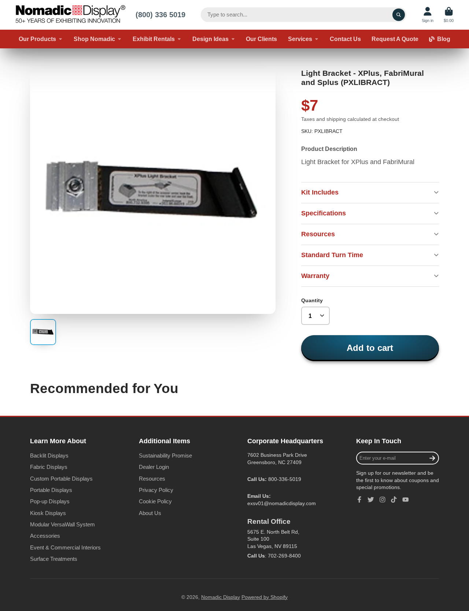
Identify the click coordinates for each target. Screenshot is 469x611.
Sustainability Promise (165, 455)
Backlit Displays (49, 455)
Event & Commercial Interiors (65, 547)
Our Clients (261, 39)
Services (300, 39)
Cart (449, 15)
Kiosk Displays (48, 513)
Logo (70, 15)
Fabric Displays (48, 467)
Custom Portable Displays (61, 478)
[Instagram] (382, 499)
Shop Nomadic (94, 39)
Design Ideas (210, 39)
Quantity (312, 300)
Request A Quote (395, 39)
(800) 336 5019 (160, 14)
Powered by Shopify (264, 597)
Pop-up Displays (50, 501)
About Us (150, 513)
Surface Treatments (53, 559)
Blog (443, 39)
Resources (152, 478)
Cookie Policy (155, 501)
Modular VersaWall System (62, 524)
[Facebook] (359, 499)
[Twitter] (371, 499)
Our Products (37, 39)
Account (427, 15)
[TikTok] (394, 499)
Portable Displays (51, 490)
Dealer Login (154, 467)
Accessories (45, 536)
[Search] (398, 14)
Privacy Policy (156, 490)
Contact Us (345, 39)
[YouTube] (405, 499)
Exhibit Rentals (154, 39)
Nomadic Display (220, 597)
